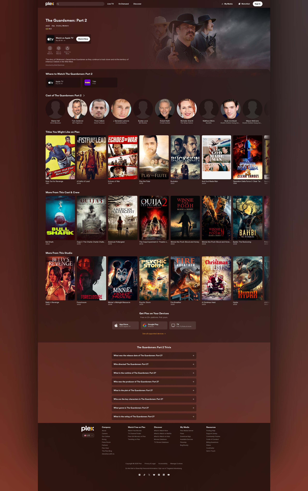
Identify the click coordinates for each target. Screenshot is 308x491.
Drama (58, 26)
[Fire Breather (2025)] (185, 280)
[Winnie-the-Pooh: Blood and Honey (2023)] (185, 220)
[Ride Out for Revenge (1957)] (60, 159)
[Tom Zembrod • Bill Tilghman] (77, 111)
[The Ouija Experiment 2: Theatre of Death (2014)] (154, 220)
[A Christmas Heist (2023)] (216, 280)
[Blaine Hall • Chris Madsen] (56, 111)
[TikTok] (144, 474)
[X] (149, 474)
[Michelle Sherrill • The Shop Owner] (187, 111)
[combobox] (81, 4)
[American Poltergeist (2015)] (122, 220)
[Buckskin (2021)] (185, 159)
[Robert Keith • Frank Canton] (165, 111)
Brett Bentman (59, 65)
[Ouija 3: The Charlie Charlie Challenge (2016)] (91, 220)
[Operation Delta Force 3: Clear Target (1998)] (247, 159)
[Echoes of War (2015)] (122, 159)
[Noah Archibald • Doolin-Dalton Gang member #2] (231, 111)
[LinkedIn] (163, 474)
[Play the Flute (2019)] (154, 159)
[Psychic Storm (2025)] (154, 280)
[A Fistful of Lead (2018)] (91, 159)
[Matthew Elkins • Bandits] (209, 111)
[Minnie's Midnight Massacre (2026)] (122, 280)
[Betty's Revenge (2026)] (60, 280)
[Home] (50, 3)
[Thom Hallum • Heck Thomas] (99, 111)
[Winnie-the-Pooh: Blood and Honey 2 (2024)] (216, 220)
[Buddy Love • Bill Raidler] (143, 111)
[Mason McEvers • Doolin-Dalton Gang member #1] (252, 111)
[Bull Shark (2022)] (60, 220)
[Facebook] (158, 474)
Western (65, 26)
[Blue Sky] (154, 474)
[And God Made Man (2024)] (216, 159)
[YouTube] (168, 474)
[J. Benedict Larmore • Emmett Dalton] (121, 111)
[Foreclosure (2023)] (91, 280)
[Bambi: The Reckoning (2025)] (247, 220)
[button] (67, 50)
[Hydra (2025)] (247, 280)
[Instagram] (139, 474)
